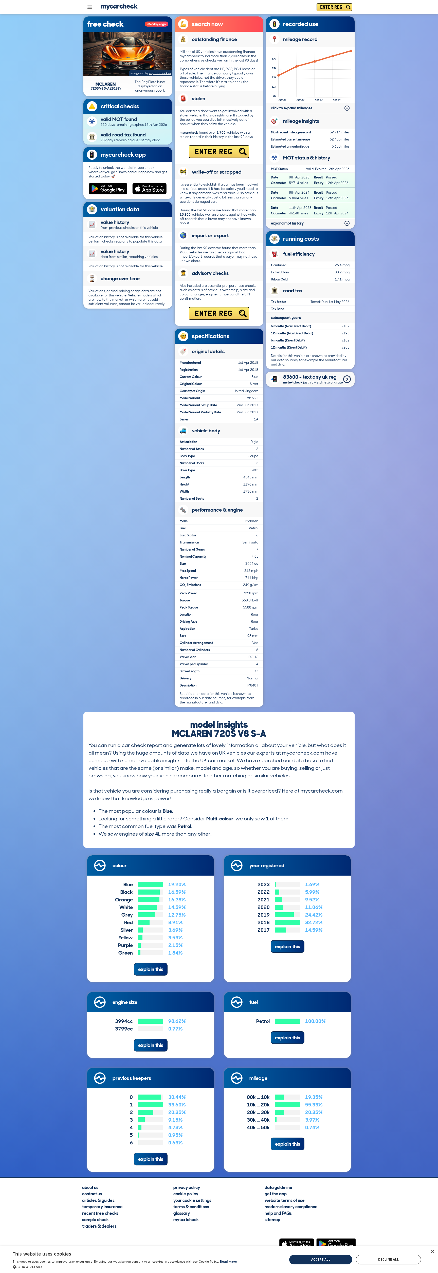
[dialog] (219, 1259)
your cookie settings (192, 1199)
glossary (181, 1212)
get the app (276, 1193)
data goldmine (278, 1186)
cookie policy (185, 1193)
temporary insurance (102, 1206)
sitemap (272, 1219)
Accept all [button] (320, 1259)
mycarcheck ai (160, 73)
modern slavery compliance (291, 1206)
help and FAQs (278, 1212)
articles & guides (98, 1199)
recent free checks (100, 1212)
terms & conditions (191, 1206)
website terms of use (285, 1199)
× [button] (432, 1252)
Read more (228, 1261)
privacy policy (186, 1186)
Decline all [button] (388, 1259)
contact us (92, 1193)
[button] (125, 1266)
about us (90, 1186)
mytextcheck (186, 1219)
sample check (95, 1219)
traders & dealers (99, 1225)
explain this (150, 969)
